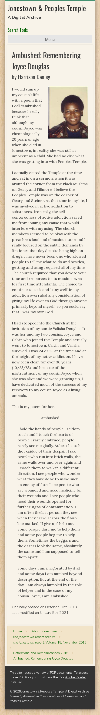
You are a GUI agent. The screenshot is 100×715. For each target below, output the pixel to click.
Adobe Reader (75, 677)
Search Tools (18, 30)
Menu (50, 39)
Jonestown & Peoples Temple (47, 8)
